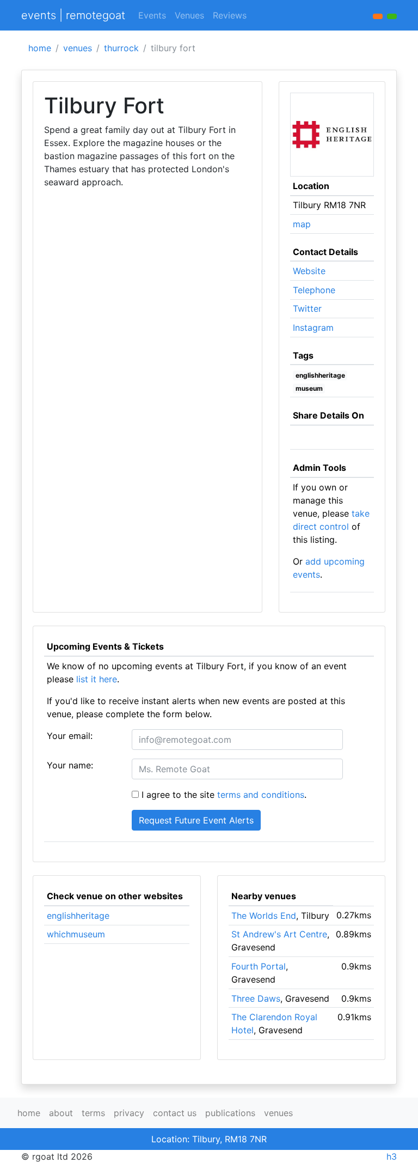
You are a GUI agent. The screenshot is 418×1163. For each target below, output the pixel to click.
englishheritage (320, 375)
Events (152, 15)
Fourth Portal (258, 966)
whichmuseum (76, 934)
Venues (189, 15)
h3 (391, 1156)
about (61, 1112)
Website (309, 270)
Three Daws (255, 998)
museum (309, 388)
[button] (392, 16)
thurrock (121, 48)
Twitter (307, 308)
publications (230, 1112)
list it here (96, 679)
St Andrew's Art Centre (279, 934)
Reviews (230, 15)
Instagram (313, 327)
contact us (174, 1112)
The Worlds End (263, 915)
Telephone (314, 289)
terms (93, 1112)
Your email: (70, 735)
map (302, 224)
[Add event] (378, 16)
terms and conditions (260, 794)
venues (77, 48)
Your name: (70, 765)
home (39, 48)
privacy (129, 1112)
